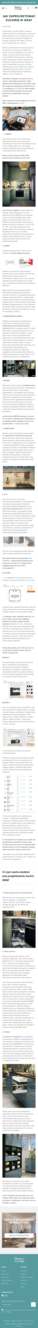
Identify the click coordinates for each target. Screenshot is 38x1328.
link (17, 578)
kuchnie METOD (8, 57)
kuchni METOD (19, 88)
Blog (22, 1287)
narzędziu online (21, 857)
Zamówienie (5, 1274)
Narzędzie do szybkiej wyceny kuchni (17, 630)
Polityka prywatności (27, 1277)
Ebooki (3, 1271)
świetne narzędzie (25, 64)
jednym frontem (26, 1048)
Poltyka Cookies (29, 1321)
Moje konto (4, 1277)
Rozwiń (25, 1243)
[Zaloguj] (5, 8)
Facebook (24, 1271)
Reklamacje (5, 1283)
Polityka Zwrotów (6, 1280)
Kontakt (23, 1283)
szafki (12, 907)
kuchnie (21, 103)
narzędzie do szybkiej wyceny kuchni (22, 580)
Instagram (24, 1274)
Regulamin (24, 1280)
